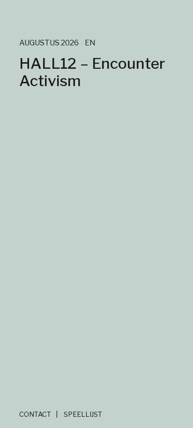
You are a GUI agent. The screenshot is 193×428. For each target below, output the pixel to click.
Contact (35, 414)
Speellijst (83, 414)
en (90, 42)
